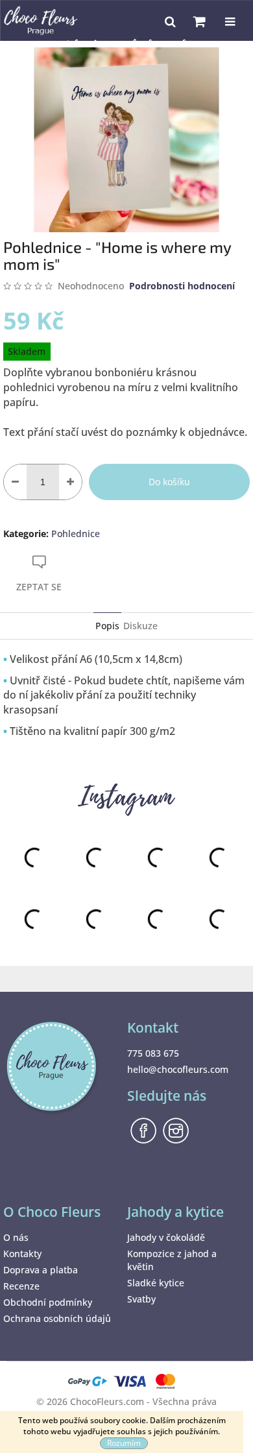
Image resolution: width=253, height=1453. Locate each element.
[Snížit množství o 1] (15, 481)
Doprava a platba (40, 1270)
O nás (16, 1237)
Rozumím (124, 1442)
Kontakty (22, 1253)
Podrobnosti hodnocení (182, 286)
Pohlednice (75, 533)
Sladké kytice (155, 1283)
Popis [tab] (107, 625)
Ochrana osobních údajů (57, 1318)
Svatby (141, 1299)
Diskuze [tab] (140, 625)
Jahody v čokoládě (166, 1237)
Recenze (21, 1286)
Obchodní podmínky (47, 1302)
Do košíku (169, 481)
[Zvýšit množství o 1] (70, 481)
